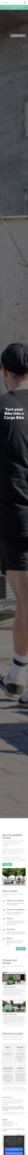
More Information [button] (14, 1146)
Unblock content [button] (14, 1149)
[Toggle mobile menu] (25, 2)
